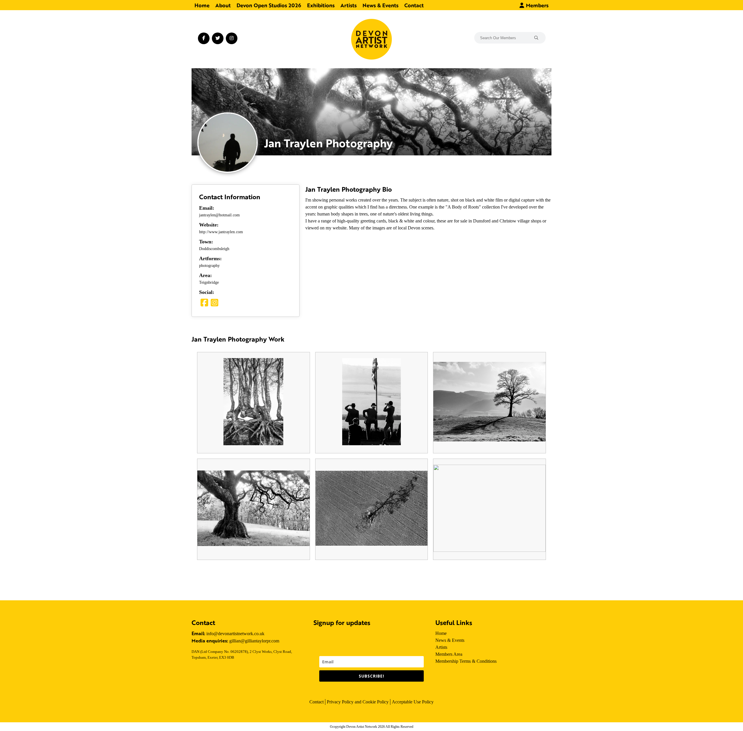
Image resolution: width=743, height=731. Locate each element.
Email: (206, 208)
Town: (206, 242)
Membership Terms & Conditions (466, 661)
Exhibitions (321, 4)
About (223, 4)
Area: (205, 275)
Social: (206, 292)
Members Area (448, 654)
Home (202, 4)
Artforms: (210, 258)
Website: (209, 225)
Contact (414, 4)
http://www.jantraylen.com (221, 232)
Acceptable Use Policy (413, 701)
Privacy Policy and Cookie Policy (358, 701)
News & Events (380, 4)
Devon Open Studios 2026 (269, 4)
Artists (348, 4)
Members (536, 4)
